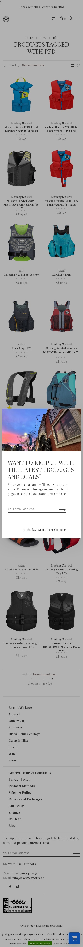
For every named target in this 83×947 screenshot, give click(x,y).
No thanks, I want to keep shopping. (44, 529)
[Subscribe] (61, 509)
